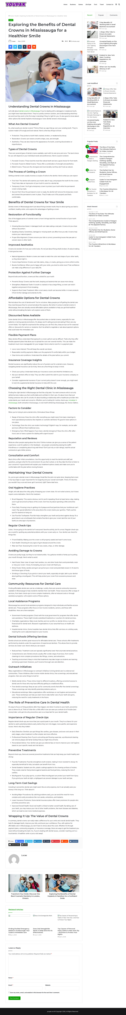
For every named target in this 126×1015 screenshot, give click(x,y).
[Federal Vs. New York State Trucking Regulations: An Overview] (92, 58)
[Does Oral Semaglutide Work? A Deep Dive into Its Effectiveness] (44, 921)
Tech (95, 4)
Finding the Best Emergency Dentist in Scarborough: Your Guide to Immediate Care (19, 930)
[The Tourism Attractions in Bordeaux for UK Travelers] (92, 192)
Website (47, 985)
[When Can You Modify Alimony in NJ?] (92, 69)
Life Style (88, 4)
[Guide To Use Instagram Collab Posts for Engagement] (92, 182)
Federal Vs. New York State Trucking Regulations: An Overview (109, 124)
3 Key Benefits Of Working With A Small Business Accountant (107, 25)
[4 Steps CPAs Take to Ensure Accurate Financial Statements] (92, 34)
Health (17, 16)
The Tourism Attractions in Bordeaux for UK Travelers (108, 191)
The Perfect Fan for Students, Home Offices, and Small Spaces (108, 172)
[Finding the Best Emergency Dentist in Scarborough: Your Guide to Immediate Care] (19, 921)
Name (10, 978)
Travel (102, 4)
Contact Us (109, 4)
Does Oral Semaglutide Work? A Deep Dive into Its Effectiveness (42, 930)
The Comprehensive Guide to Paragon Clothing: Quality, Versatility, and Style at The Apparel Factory (108, 161)
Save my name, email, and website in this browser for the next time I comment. (35, 992)
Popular (101, 15)
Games (80, 4)
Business (73, 4)
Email (10, 985)
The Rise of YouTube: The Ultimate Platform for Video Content (108, 149)
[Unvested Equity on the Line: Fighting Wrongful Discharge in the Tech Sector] (92, 46)
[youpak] (15, 4)
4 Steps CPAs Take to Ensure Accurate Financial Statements (107, 34)
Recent (89, 15)
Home (65, 4)
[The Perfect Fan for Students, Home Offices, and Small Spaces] (92, 173)
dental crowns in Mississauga (29, 111)
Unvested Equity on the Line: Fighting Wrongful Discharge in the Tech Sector (94, 124)
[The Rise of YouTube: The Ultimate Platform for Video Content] (92, 150)
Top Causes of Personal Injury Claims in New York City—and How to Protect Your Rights (68, 931)
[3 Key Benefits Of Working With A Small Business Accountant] (92, 25)
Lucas (13, 41)
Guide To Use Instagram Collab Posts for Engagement (108, 182)
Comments (113, 15)
